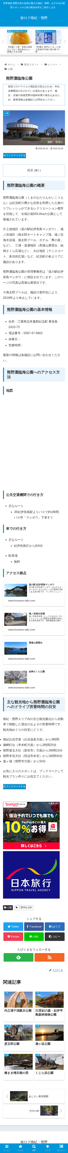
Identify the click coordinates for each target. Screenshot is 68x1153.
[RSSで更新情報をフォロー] (49, 957)
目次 (30, 170)
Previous (3, 42)
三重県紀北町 (25, 907)
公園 (9, 907)
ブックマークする (16, 155)
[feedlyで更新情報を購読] (18, 957)
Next (65, 42)
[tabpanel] (19, 41)
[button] (60, 638)
